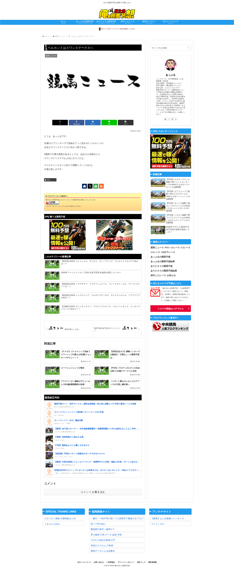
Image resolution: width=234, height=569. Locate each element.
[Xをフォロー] (90, 186)
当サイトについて (84, 562)
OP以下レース (168, 252)
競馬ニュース (51, 180)
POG (167, 247)
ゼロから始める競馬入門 (103, 539)
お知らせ (171, 275)
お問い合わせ (99, 562)
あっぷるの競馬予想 (160, 257)
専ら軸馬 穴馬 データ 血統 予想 (106, 534)
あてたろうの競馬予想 (162, 266)
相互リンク (141, 562)
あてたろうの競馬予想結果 (164, 270)
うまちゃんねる (52, 523)
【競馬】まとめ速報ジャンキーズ (167, 518)
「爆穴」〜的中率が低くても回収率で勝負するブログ (117, 518)
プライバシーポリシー (126, 562)
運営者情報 (152, 562)
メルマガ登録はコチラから (170, 308)
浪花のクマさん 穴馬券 (102, 545)
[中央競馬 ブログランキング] (52, 203)
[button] (125, 122)
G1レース (175, 247)
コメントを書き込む (92, 491)
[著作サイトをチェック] (84, 186)
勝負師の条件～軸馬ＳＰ (103, 529)
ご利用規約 (110, 562)
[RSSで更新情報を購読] (101, 186)
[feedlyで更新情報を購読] (95, 186)
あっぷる (171, 74)
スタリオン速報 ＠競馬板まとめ (60, 518)
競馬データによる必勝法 (103, 550)
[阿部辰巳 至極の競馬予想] (67, 235)
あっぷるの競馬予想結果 (163, 261)
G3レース (155, 252)
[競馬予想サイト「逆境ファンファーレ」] (114, 235)
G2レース (185, 247)
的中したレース (158, 275)
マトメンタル (157, 523)
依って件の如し (98, 523)
